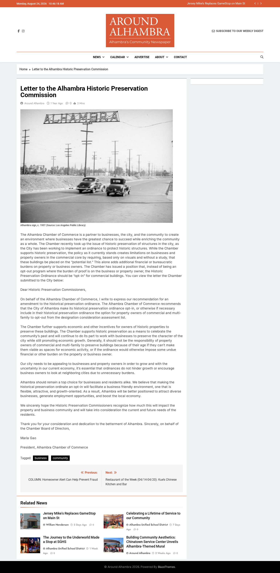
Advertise (141, 57)
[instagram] (23, 31)
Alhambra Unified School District (148, 525)
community (60, 458)
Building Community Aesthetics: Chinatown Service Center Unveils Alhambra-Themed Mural (152, 541)
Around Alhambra (34, 103)
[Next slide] (260, 3)
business (41, 458)
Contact (180, 57)
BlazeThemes (166, 566)
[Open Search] (261, 56)
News (97, 57)
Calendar (117, 57)
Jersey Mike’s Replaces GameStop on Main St (216, 3)
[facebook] (19, 31)
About (159, 57)
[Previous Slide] (255, 3)
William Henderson (57, 525)
